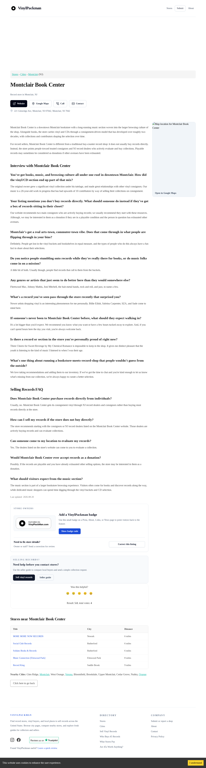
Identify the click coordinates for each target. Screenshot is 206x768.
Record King (19, 665)
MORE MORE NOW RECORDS (28, 636)
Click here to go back (24, 683)
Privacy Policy (157, 736)
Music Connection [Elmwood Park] (29, 658)
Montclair (33, 74)
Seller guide (45, 577)
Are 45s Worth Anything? (111, 747)
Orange (142, 674)
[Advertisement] (103, 43)
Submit (180, 8)
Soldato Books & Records (25, 651)
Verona (68, 674)
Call (62, 103)
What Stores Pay (107, 742)
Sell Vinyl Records (108, 731)
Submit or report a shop (162, 721)
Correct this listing (127, 544)
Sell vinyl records (24, 577)
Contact (80, 103)
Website (21, 103)
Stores (169, 8)
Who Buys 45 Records (110, 736)
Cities (23, 74)
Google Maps (42, 103)
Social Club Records (22, 643)
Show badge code (69, 531)
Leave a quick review (47, 748)
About (191, 8)
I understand (195, 762)
